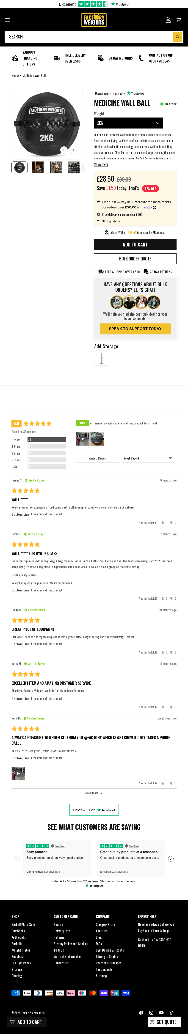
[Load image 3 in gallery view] (56, 167)
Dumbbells (18, 930)
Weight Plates (20, 950)
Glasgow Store (105, 924)
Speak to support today (135, 329)
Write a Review (97, 458)
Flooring (16, 975)
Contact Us (61, 962)
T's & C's (59, 950)
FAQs (99, 943)
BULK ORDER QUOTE (135, 259)
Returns (59, 937)
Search (58, 924)
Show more (101, 164)
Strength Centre (107, 956)
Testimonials (104, 969)
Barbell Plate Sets (23, 924)
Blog (99, 937)
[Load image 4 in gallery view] (74, 167)
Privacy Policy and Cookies (71, 943)
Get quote (167, 1021)
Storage (16, 969)
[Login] (168, 20)
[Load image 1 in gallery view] (19, 167)
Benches (17, 956)
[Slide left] (64, 150)
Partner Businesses (108, 962)
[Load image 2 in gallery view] (38, 167)
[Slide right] (73, 150)
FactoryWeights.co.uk (33, 1013)
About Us (102, 930)
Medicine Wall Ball (34, 75)
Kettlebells (18, 937)
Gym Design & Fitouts (110, 950)
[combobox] (94, 37)
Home (15, 75)
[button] (7, 20)
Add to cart (29, 1021)
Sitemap (101, 975)
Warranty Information (68, 956)
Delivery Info (62, 930)
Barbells (16, 943)
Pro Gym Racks (21, 962)
